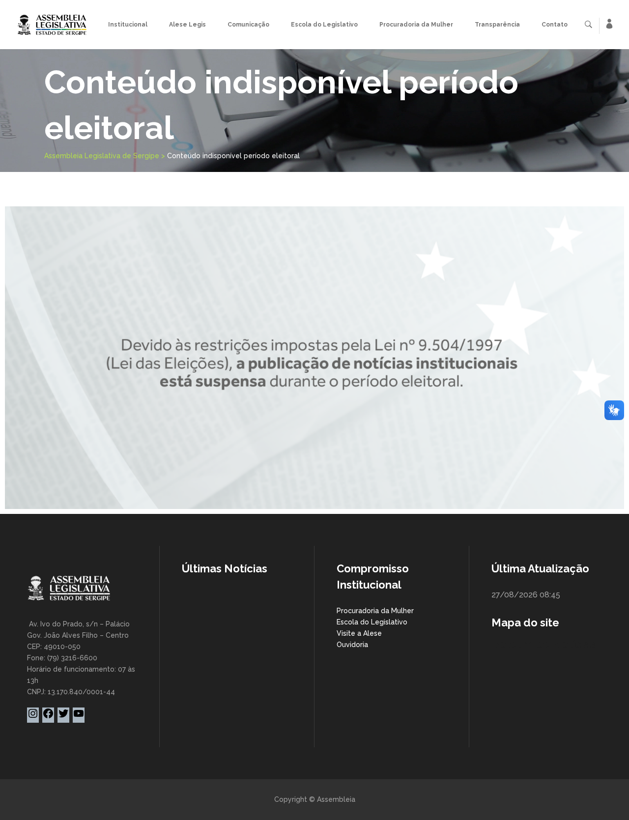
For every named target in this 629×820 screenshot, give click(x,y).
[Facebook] (48, 717)
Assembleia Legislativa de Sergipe (101, 156)
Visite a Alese (359, 633)
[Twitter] (63, 717)
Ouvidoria (352, 645)
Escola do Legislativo (372, 622)
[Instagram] (33, 717)
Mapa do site (525, 622)
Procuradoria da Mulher (375, 611)
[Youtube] (79, 717)
